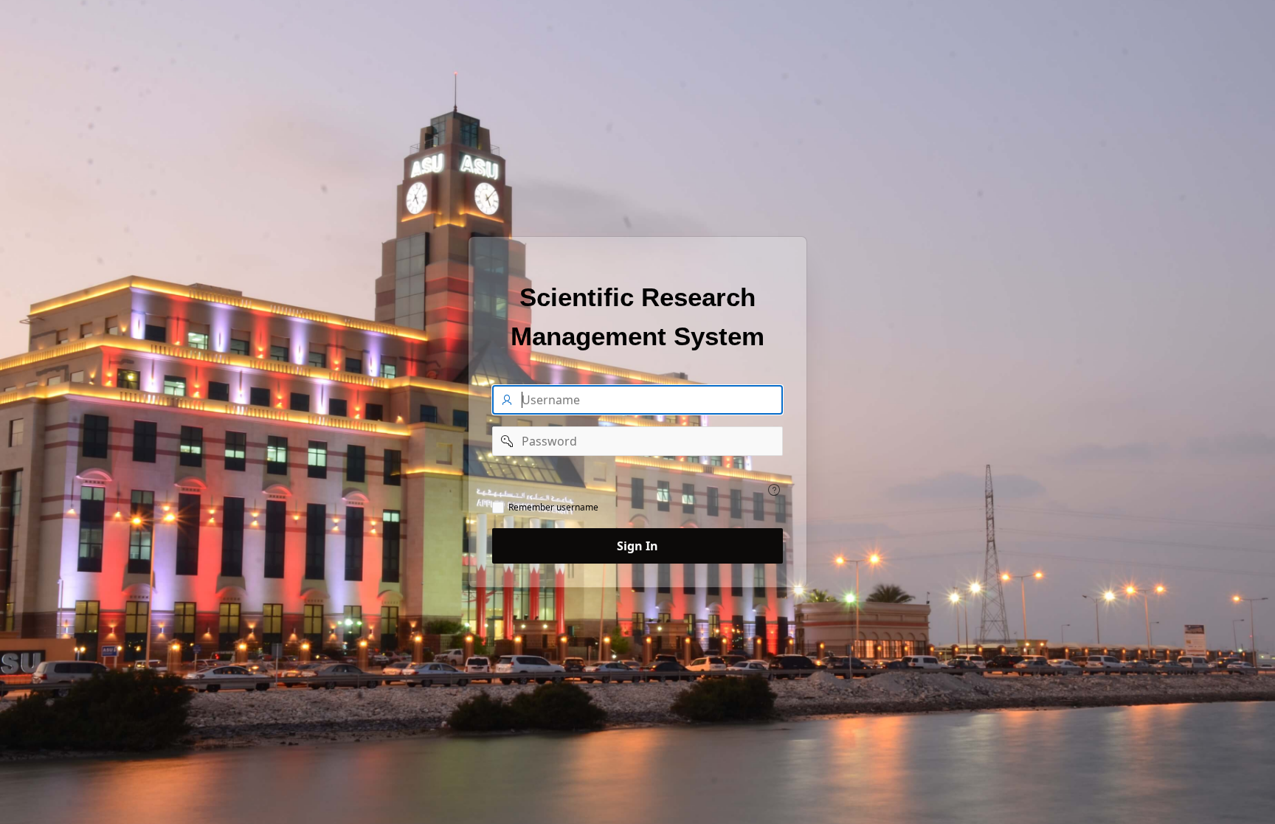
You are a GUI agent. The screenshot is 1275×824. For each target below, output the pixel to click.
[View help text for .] (774, 490)
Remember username (553, 507)
